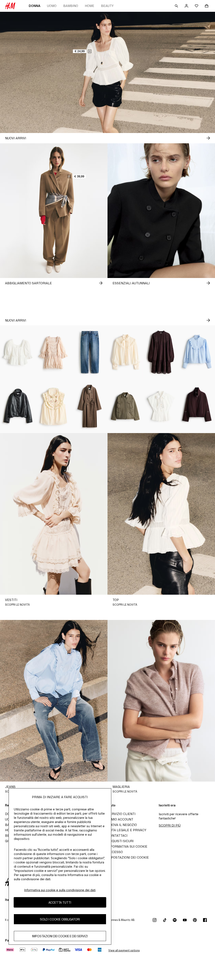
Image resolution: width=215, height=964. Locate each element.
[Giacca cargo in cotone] (125, 406)
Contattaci (117, 835)
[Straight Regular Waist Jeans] (90, 352)
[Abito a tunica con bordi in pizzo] (161, 352)
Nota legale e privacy (127, 830)
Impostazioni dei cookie (128, 857)
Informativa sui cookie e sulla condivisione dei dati (60, 890)
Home (89, 6)
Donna (34, 6)
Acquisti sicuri (121, 841)
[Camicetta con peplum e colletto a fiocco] (161, 406)
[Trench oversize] (90, 406)
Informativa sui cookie (127, 846)
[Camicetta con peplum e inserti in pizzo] (18, 352)
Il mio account (120, 819)
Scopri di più (170, 825)
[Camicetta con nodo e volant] (125, 352)
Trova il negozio (122, 825)
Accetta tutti (60, 902)
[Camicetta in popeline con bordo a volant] (197, 352)
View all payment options (124, 950)
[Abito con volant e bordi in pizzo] (54, 352)
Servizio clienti (121, 814)
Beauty (107, 6)
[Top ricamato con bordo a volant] (54, 406)
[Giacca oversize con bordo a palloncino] (18, 406)
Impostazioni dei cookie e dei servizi (60, 936)
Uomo (51, 6)
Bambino (70, 6)
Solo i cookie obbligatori (60, 919)
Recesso (115, 852)
